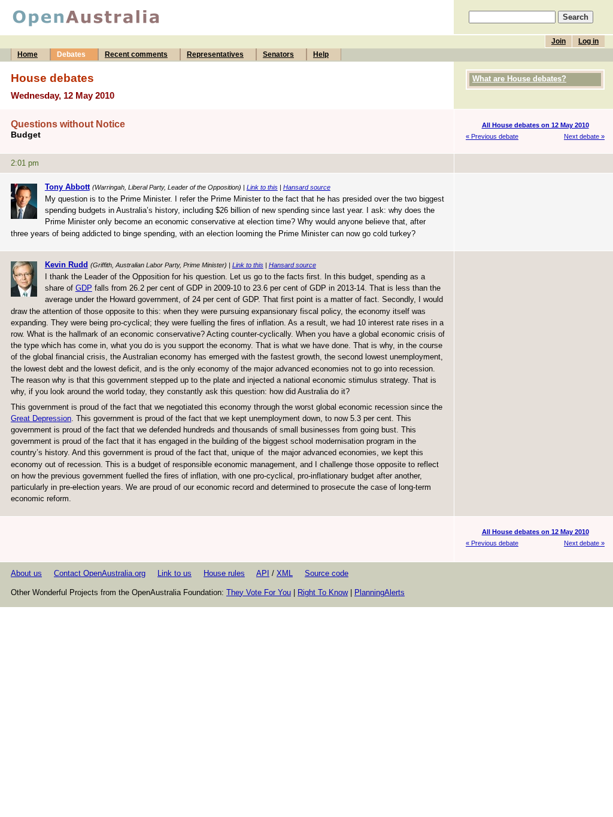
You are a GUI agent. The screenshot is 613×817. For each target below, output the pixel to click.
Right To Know (323, 592)
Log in (588, 41)
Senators (278, 54)
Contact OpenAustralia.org (99, 573)
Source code (326, 573)
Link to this (262, 187)
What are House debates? (519, 78)
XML (285, 573)
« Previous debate (492, 136)
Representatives (215, 54)
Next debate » (584, 136)
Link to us (174, 573)
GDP (83, 287)
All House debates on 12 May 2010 (535, 125)
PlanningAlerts (379, 592)
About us (26, 573)
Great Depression (41, 418)
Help (321, 54)
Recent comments (136, 54)
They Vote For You (258, 592)
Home (27, 54)
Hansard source (306, 187)
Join (558, 41)
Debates (71, 54)
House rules (224, 573)
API (262, 573)
